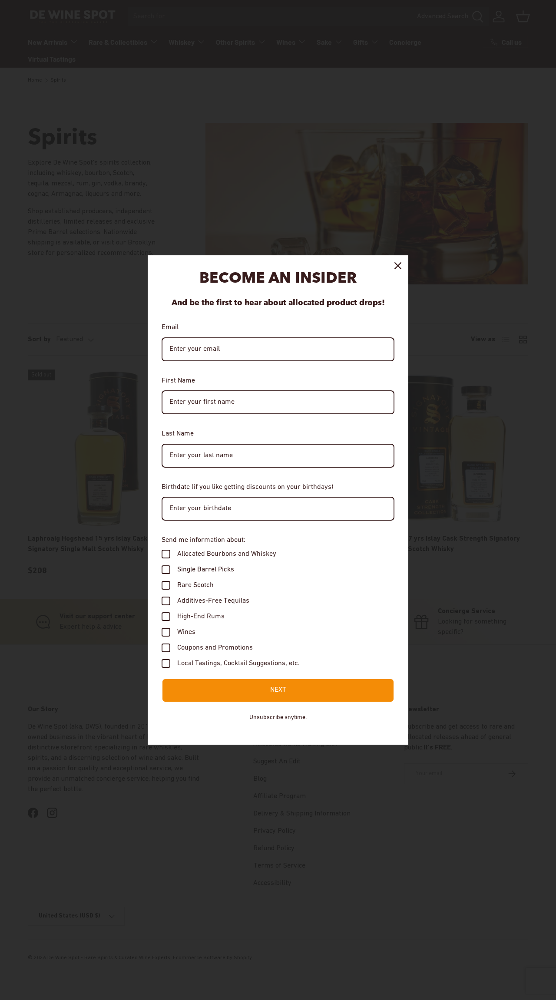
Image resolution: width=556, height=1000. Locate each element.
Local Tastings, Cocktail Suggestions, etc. (238, 663)
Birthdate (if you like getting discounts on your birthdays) (248, 487)
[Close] (397, 265)
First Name (178, 380)
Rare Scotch (195, 585)
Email (170, 327)
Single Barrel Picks (205, 569)
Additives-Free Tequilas (213, 600)
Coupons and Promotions (215, 647)
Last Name (178, 433)
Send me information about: (203, 540)
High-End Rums (201, 616)
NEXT (278, 689)
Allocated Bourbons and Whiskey (226, 554)
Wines (186, 632)
